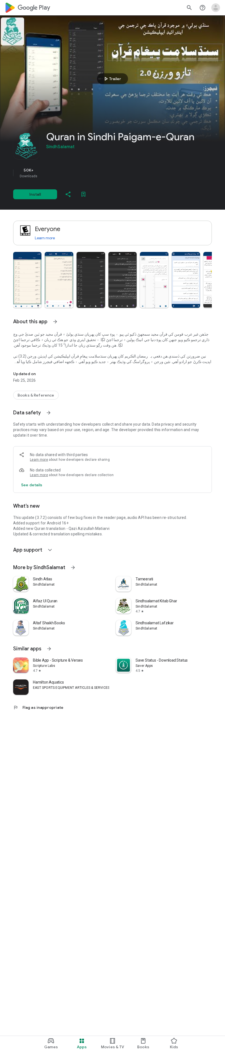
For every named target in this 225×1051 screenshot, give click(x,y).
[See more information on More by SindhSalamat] (73, 567)
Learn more (45, 237)
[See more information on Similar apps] (49, 648)
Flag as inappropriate (38, 707)
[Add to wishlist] (83, 194)
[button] (27, 280)
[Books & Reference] (36, 395)
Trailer (112, 78)
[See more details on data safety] (32, 484)
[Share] (68, 194)
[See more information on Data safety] (48, 412)
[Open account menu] (215, 7)
